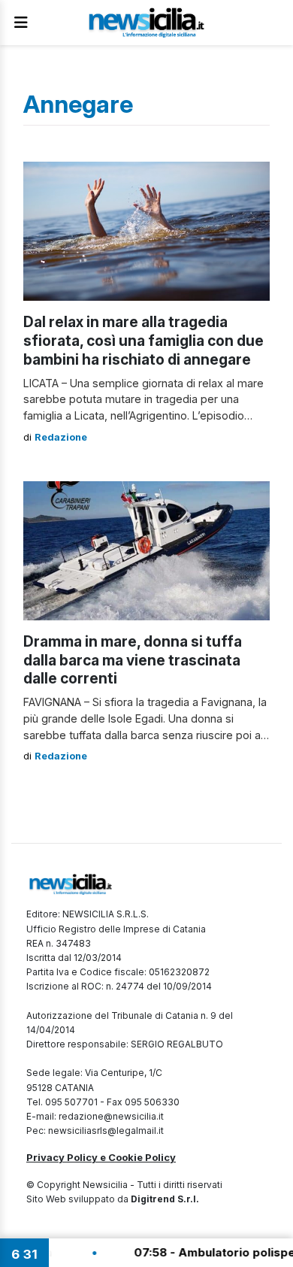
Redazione (61, 437)
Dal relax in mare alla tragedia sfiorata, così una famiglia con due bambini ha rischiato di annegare (143, 340)
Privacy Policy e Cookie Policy (101, 1157)
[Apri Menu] (21, 22)
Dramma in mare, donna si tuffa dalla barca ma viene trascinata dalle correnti (132, 660)
